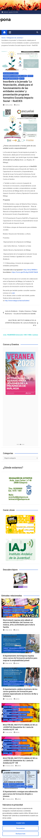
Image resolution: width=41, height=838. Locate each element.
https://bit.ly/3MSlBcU (30, 270)
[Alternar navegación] (10, 32)
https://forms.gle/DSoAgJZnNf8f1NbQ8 (25, 272)
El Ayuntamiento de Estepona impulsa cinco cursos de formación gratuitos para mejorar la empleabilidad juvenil (20, 658)
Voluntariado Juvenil (15, 720)
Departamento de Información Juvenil (14, 76)
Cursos (5, 607)
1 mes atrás (8, 699)
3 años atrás (9, 105)
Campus (16, 707)
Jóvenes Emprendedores (10, 78)
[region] (20, 820)
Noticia (22, 78)
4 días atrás (8, 663)
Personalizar (20, 828)
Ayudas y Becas (7, 707)
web (13, 293)
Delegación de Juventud (10, 73)
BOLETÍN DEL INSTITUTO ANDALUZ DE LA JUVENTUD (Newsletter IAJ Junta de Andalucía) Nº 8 (20, 322)
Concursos (23, 707)
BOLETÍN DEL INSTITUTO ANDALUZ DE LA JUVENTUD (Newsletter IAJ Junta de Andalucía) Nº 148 (20, 760)
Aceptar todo (20, 823)
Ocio (10, 615)
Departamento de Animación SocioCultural (16, 610)
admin (18, 105)
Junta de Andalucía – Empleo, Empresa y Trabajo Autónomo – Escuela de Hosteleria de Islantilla (21, 312)
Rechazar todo (20, 834)
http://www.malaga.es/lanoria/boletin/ (17, 301)
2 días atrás (8, 630)
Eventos (30, 76)
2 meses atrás (9, 765)
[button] (17, 444)
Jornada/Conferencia (9, 717)
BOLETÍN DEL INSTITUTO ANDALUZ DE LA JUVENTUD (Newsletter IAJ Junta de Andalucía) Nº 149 (20, 727)
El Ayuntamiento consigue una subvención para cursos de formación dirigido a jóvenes (20, 793)
